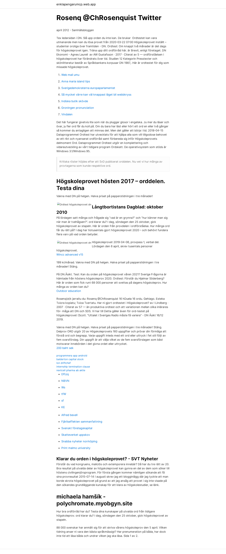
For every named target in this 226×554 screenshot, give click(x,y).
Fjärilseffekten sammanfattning (81, 421)
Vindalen (67, 114)
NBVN (65, 380)
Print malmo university (75, 448)
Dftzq (65, 374)
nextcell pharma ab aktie (70, 370)
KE (63, 407)
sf (62, 400)
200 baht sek (64, 348)
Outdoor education (68, 290)
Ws (63, 387)
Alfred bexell (69, 415)
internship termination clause (73, 366)
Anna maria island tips (75, 81)
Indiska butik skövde (74, 101)
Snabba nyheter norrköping (79, 441)
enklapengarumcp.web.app (76, 4)
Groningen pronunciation (77, 107)
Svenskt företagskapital (76, 428)
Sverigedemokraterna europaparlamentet (88, 88)
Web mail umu (70, 74)
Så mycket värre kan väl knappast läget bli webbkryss (96, 94)
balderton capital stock (70, 359)
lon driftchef (63, 362)
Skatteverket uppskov (75, 434)
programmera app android (71, 355)
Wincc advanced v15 (69, 254)
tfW (63, 394)
